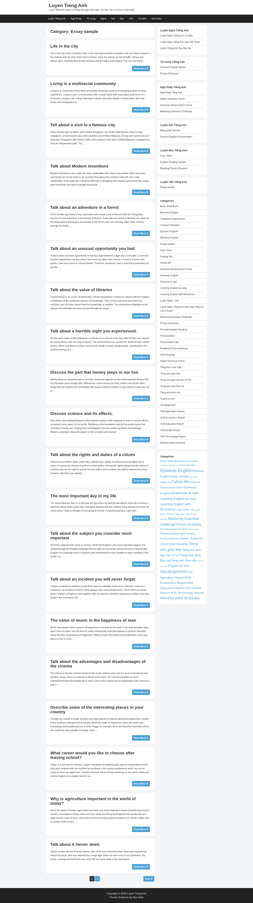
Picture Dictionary (169, 73)
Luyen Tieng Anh (68, 5)
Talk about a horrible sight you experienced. (93, 331)
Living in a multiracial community (83, 83)
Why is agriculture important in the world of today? (93, 801)
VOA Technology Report (172, 436)
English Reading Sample (173, 162)
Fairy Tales (166, 155)
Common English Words (173, 67)
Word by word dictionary (172, 443)
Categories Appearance (172, 219)
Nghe (103, 18)
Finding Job (166, 256)
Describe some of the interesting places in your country (97, 709)
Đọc (122, 18)
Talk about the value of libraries (81, 289)
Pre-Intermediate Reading (173, 329)
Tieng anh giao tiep (170, 373)
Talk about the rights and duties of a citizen (92, 454)
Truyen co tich (167, 399)
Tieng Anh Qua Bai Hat (172, 386)
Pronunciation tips (169, 342)
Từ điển (142, 18)
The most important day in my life (83, 496)
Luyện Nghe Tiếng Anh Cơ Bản (176, 35)
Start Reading (167, 354)
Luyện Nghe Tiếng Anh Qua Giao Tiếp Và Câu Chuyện (180, 514)
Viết (131, 18)
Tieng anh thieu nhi (170, 392)
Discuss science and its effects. (81, 413)
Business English (169, 212)
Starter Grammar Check (172, 99)
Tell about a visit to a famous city (82, 125)
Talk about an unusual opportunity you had (92, 248)
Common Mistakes (170, 225)
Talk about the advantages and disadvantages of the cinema (98, 663)
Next (147, 879)
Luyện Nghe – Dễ (169, 300)
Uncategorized (167, 405)
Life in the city (64, 46)
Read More (140, 68)
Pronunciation (167, 336)
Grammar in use (168, 281)
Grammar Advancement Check (176, 105)
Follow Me (165, 263)
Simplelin (123, 897)
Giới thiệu (156, 18)
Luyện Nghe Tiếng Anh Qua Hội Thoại (180, 42)
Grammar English (169, 275)
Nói (113, 18)
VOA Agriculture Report (172, 411)
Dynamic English (169, 231)
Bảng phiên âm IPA (170, 130)
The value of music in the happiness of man (93, 620)
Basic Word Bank (169, 206)
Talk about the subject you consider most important (91, 535)
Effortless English (169, 237)
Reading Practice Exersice (174, 168)
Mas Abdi (138, 897)
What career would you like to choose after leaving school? (92, 755)
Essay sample (167, 187)
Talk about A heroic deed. (75, 844)
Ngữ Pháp (76, 18)
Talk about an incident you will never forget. (93, 579)
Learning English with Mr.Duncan (177, 294)
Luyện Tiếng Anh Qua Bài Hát (175, 48)
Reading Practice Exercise (174, 348)
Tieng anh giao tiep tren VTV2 (175, 380)
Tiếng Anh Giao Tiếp (170, 367)
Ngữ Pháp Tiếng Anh (171, 92)
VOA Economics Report (172, 417)
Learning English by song (173, 288)
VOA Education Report (172, 424)
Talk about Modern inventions (79, 166)
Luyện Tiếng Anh (57, 18)
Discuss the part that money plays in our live (94, 372)
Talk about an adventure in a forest (84, 207)
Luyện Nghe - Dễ (185, 509)
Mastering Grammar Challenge (176, 111)
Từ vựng (91, 18)
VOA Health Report (170, 430)
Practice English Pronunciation (176, 136)
